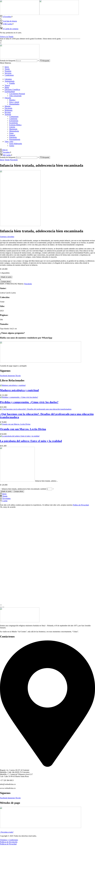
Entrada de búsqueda (7, 61)
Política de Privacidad (81, 505)
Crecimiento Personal (17, 94)
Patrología (13, 137)
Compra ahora (18, 491)
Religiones (8, 110)
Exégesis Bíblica (15, 125)
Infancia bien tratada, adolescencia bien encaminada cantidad (24, 489)
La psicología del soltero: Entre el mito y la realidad (31, 440)
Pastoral (12, 135)
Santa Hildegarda (15, 144)
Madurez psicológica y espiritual (19, 390)
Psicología (8, 108)
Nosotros (8, 71)
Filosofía (8, 98)
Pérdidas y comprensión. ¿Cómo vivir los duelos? (29, 402)
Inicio (7, 67)
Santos (11, 146)
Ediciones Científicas (12, 89)
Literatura (8, 79)
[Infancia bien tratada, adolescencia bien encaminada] (17, 481)
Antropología (9, 81)
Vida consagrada (15, 96)
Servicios (8, 73)
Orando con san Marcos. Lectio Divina (23, 429)
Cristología (13, 119)
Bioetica (12, 100)
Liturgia (12, 127)
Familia (12, 83)
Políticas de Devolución (8, 842)
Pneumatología (14, 139)
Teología (8, 114)
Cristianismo (13, 117)
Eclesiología (13, 121)
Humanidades (14, 104)
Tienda (7, 69)
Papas (11, 133)
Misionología (14, 131)
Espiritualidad (10, 92)
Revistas (8, 112)
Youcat (7, 85)
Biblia (7, 87)
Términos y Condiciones (9, 840)
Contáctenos (9, 75)
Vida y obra (9, 141)
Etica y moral (14, 102)
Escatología (13, 123)
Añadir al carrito (6, 491)
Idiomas (7, 106)
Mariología (13, 129)
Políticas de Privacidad (8, 844)
